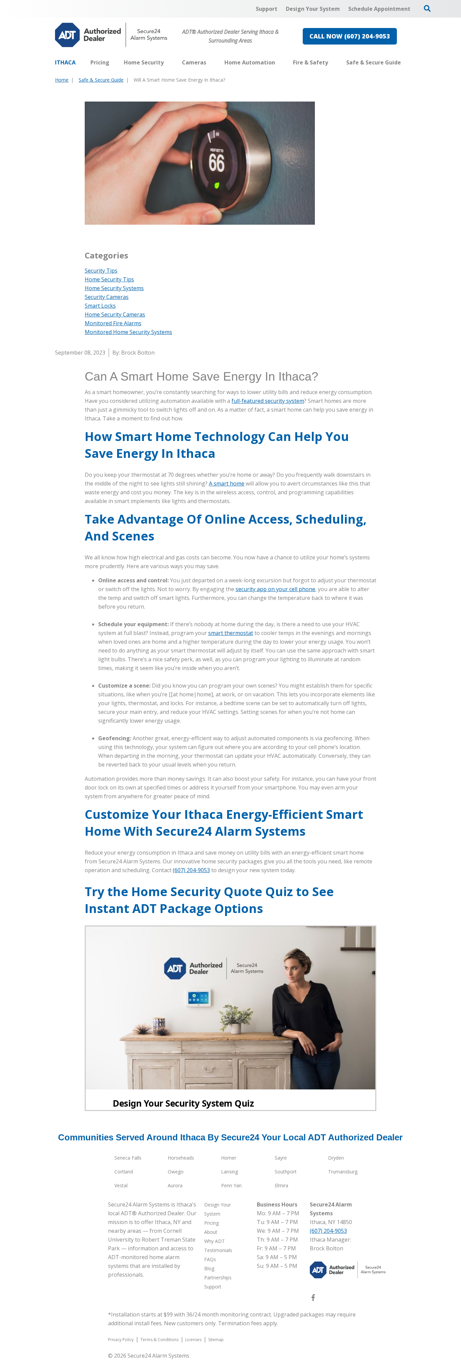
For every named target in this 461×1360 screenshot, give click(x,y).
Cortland (123, 1171)
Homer (228, 1158)
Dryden (336, 1158)
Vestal (121, 1185)
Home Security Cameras (115, 314)
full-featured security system (268, 401)
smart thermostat (230, 633)
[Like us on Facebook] (313, 1299)
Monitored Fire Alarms (113, 323)
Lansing (229, 1171)
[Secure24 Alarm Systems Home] (111, 35)
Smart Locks (100, 305)
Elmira (281, 1185)
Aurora (175, 1185)
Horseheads (181, 1158)
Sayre (281, 1158)
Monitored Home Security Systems (128, 332)
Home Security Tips (109, 279)
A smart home (226, 483)
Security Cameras (107, 297)
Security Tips (101, 270)
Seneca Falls (127, 1158)
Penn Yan (231, 1185)
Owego (176, 1171)
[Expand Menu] (167, 62)
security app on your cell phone (275, 589)
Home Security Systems (114, 288)
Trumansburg (342, 1171)
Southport (286, 1171)
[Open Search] (427, 8)
